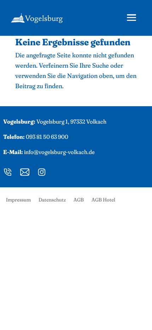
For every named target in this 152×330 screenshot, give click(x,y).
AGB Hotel (103, 200)
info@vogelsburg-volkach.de (59, 151)
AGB (79, 200)
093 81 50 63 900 (47, 136)
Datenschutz (52, 200)
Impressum (18, 200)
